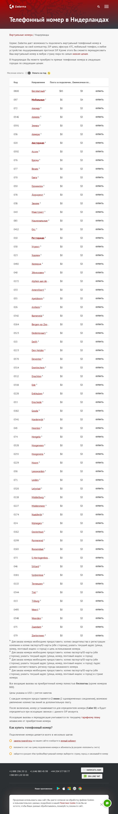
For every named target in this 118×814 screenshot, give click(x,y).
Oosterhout (37, 531)
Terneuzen (37, 583)
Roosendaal (37, 549)
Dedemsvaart (39, 333)
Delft (34, 341)
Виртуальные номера (21, 34)
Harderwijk (37, 419)
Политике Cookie (68, 803)
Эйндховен (38, 272)
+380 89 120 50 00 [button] (18, 775)
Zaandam (36, 626)
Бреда (35, 160)
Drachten (36, 376)
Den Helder (38, 350)
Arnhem (36, 307)
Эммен (35, 125)
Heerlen (36, 428)
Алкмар (36, 108)
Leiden (35, 480)
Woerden (36, 618)
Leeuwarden (38, 471)
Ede (34, 384)
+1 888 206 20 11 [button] (18, 771)
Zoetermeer (38, 635)
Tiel (34, 592)
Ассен (35, 151)
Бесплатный (38, 91)
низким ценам (80, 53)
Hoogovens (37, 454)
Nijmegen (37, 523)
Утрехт (36, 246)
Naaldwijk (37, 514)
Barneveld (37, 315)
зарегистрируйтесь (23, 740)
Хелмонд (36, 263)
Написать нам (94, 770)
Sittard (35, 566)
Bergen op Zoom (40, 324)
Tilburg (35, 601)
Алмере (36, 134)
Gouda (35, 410)
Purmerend (37, 540)
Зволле (35, 203)
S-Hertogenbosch (41, 557)
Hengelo (36, 436)
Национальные (40, 220)
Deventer (36, 359)
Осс (34, 229)
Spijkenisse (37, 575)
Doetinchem (38, 367)
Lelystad (36, 488)
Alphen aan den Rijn (42, 281)
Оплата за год (39, 73)
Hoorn (35, 462)
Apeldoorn (37, 298)
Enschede (37, 402)
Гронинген (37, 186)
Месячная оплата (15, 73)
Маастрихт (38, 212)
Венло (35, 168)
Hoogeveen (38, 445)
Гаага (34, 177)
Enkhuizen (37, 393)
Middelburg (38, 497)
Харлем (36, 255)
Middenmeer (38, 505)
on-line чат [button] (93, 776)
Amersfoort (38, 289)
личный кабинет (68, 740)
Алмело (36, 117)
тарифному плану (90, 717)
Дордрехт (37, 194)
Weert (35, 609)
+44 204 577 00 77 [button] (60, 771)
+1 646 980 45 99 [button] (39, 771)
